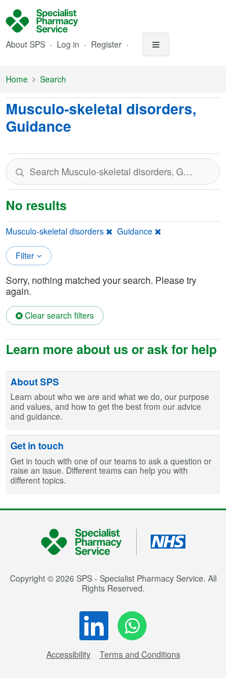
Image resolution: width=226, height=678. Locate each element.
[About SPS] (113, 401)
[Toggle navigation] (156, 44)
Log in (69, 44)
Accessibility (68, 654)
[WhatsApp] (132, 625)
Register (107, 44)
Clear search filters (58, 315)
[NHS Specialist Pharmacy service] (42, 21)
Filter (26, 255)
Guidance (134, 231)
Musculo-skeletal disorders (55, 231)
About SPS (25, 44)
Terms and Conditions (140, 654)
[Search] (20, 171)
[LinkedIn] (93, 625)
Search (53, 79)
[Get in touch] (113, 465)
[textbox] (113, 171)
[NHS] (89, 542)
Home (17, 79)
